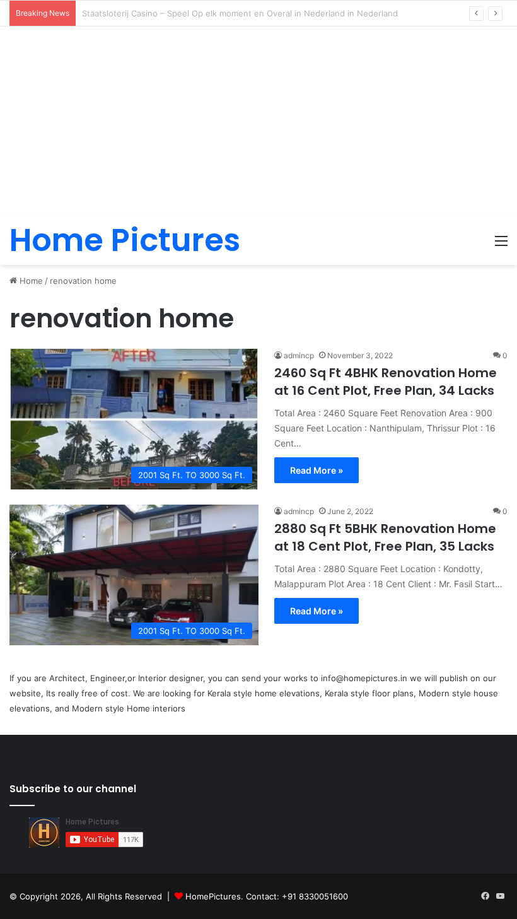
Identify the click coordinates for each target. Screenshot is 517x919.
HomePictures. (215, 896)
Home (30, 281)
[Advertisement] (258, 121)
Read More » (316, 470)
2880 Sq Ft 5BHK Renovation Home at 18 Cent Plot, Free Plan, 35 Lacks (385, 537)
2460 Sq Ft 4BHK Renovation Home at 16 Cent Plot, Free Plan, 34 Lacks (385, 381)
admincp (299, 355)
